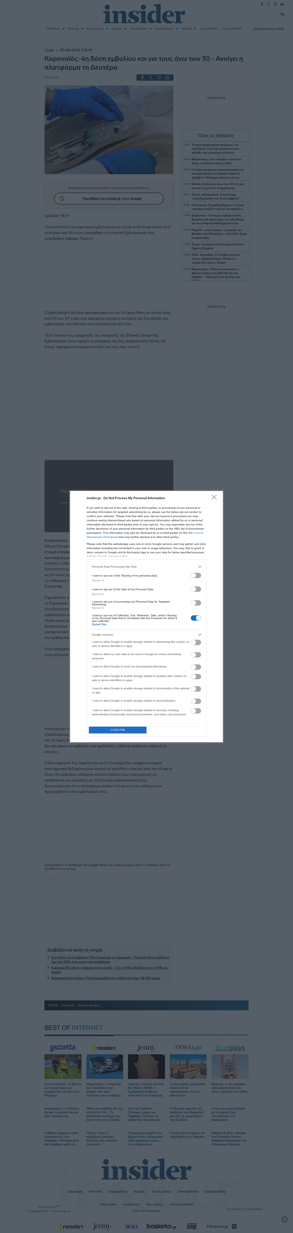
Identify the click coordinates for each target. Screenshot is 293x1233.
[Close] (215, 498)
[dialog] (146, 617)
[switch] (196, 575)
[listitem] (146, 567)
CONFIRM (117, 729)
